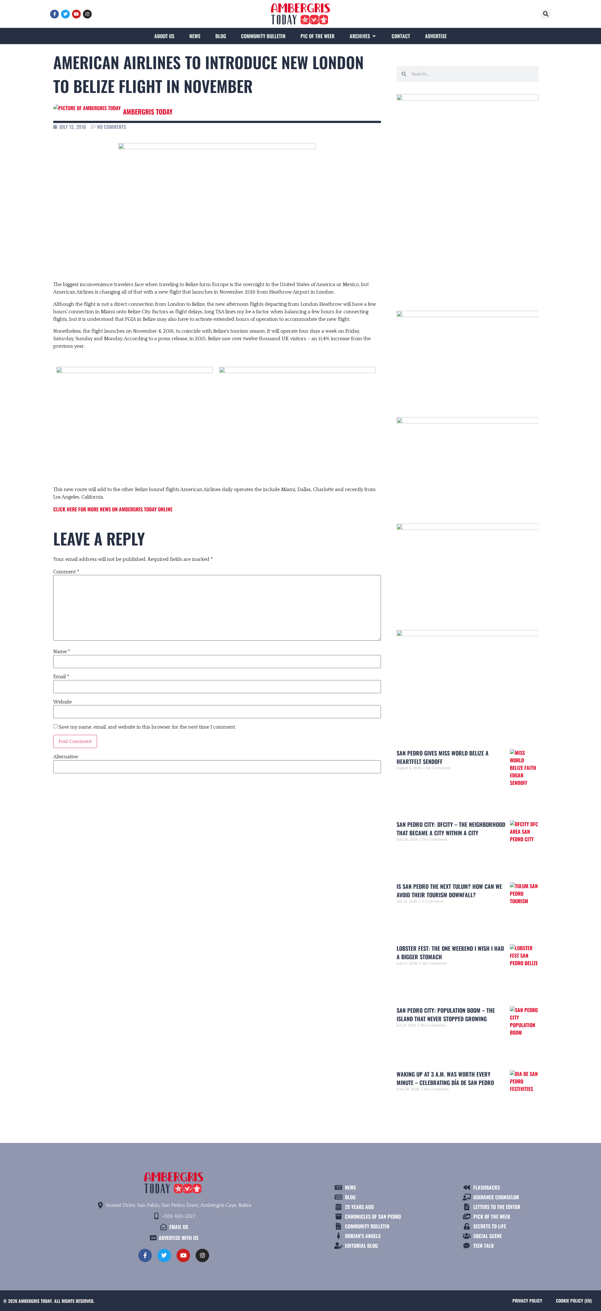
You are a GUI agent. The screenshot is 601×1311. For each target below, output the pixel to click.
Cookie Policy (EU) (574, 1300)
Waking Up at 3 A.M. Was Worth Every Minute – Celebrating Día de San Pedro (445, 1078)
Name (61, 651)
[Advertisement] (467, 242)
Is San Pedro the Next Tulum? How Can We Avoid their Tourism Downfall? (449, 890)
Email (61, 676)
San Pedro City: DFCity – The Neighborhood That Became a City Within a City (451, 828)
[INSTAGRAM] (87, 14)
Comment (66, 571)
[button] (546, 14)
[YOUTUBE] (76, 14)
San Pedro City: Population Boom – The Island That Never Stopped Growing (446, 1014)
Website (62, 701)
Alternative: (66, 756)
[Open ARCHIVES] (374, 36)
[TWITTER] (65, 14)
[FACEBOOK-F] (54, 14)
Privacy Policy (527, 1300)
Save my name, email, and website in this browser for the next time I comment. (147, 727)
